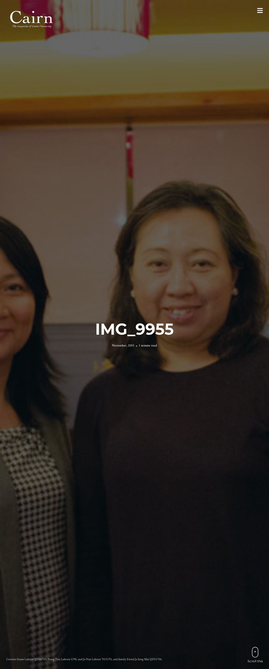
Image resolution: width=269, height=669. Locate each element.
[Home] (32, 19)
